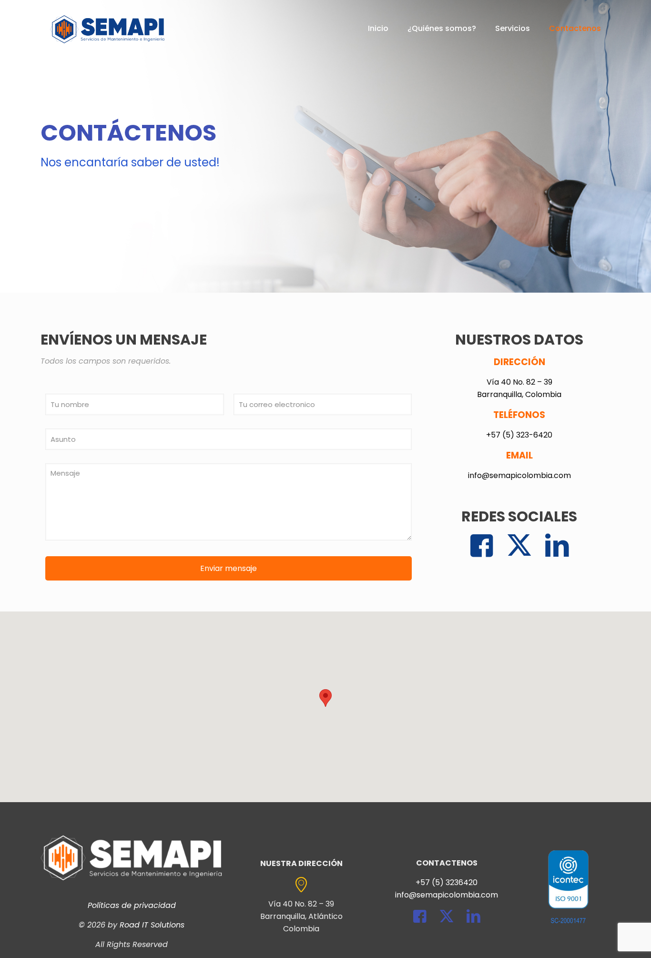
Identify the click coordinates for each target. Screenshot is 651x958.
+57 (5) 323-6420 (519, 434)
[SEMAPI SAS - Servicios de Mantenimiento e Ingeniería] (107, 28)
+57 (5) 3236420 (447, 882)
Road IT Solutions (152, 924)
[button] (325, 698)
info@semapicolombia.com (519, 475)
